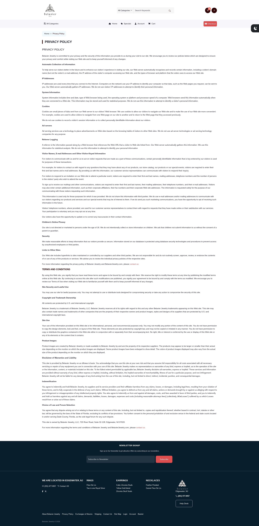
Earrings (122, 480)
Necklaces (153, 480)
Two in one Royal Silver (96, 488)
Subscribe (164, 459)
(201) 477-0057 (50, 486)
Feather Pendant (152, 485)
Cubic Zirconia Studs (124, 485)
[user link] (214, 10)
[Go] (169, 11)
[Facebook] (42, 491)
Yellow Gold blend (123, 488)
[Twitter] (46, 491)
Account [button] (140, 24)
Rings (90, 480)
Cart (153, 24)
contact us (134, 264)
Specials (127, 24)
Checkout (212, 24)
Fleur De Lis (91, 485)
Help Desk (184, 503)
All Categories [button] (52, 24)
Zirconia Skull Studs (124, 491)
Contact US (64, 486)
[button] (207, 10)
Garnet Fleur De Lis (153, 488)
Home (114, 24)
